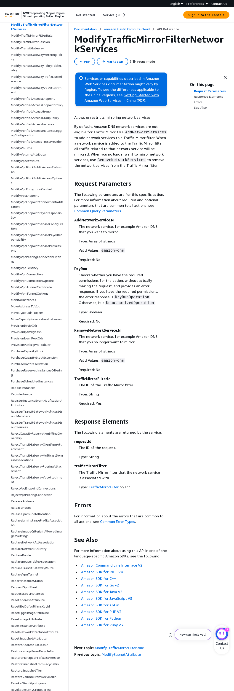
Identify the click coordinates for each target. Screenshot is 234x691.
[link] (168, 29)
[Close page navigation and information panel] (225, 77)
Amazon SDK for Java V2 (101, 591)
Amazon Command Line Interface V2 (111, 565)
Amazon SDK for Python (101, 618)
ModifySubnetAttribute (121, 654)
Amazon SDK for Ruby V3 (102, 625)
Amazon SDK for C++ (98, 578)
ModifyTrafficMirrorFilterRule (119, 647)
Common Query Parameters (97, 211)
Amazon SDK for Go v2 (100, 585)
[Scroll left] (72, 15)
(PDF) (141, 100)
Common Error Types (117, 521)
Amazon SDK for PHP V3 (101, 611)
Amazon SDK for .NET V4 (102, 572)
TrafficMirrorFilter (104, 487)
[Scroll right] (124, 15)
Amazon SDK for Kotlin (100, 605)
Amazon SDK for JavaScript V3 (106, 598)
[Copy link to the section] (70, 183)
